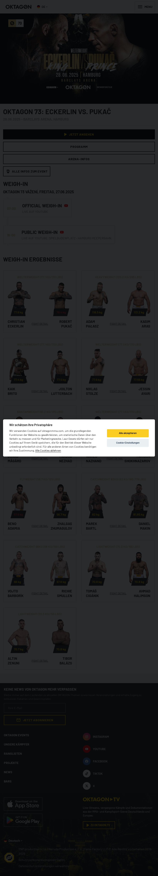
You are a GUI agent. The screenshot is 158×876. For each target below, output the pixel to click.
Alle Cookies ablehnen (48, 450)
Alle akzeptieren (128, 433)
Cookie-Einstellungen (128, 442)
